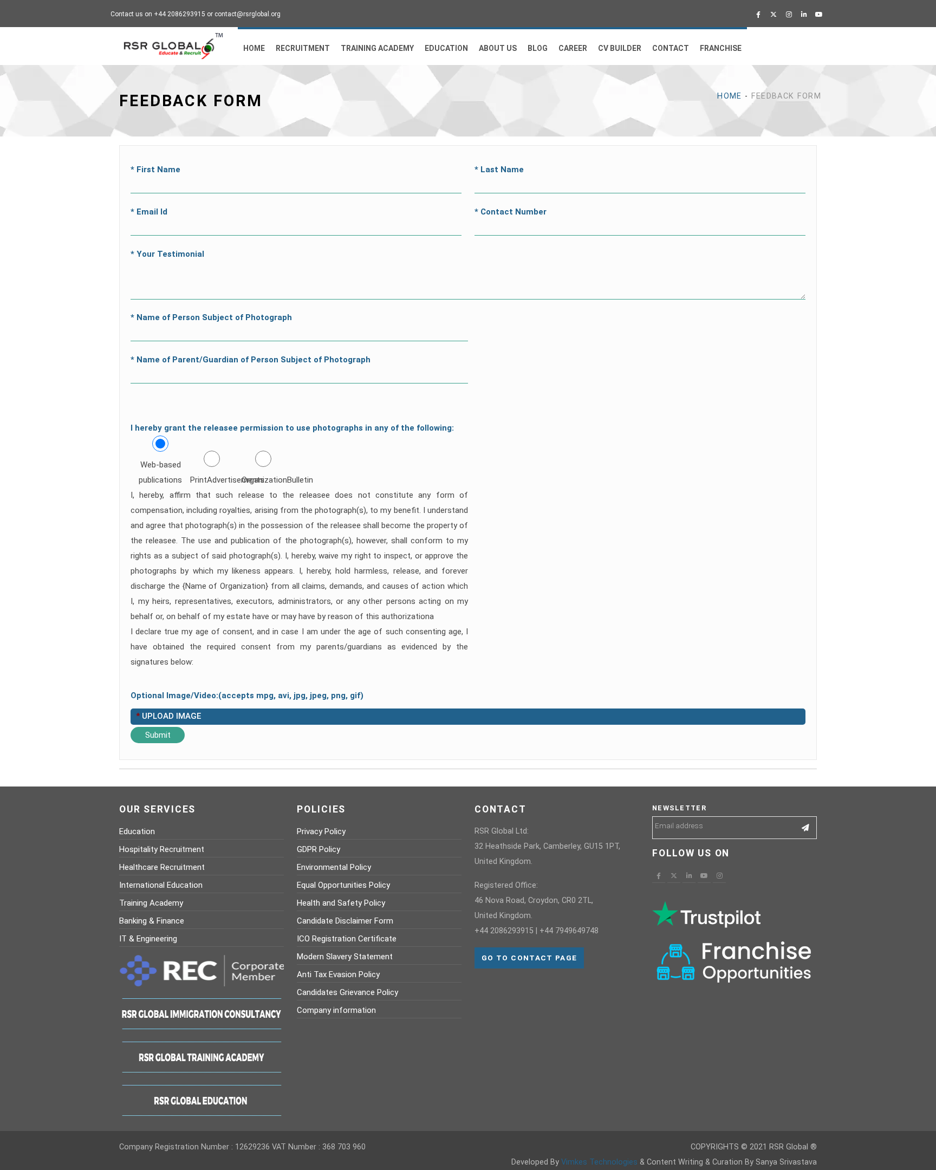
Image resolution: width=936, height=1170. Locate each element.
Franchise (721, 48)
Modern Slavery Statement (345, 956)
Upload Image (168, 716)
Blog (538, 48)
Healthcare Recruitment (162, 867)
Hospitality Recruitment (161, 849)
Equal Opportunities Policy (343, 885)
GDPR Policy (318, 849)
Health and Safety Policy (341, 903)
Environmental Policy (334, 867)
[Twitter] (773, 14)
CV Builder (619, 48)
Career (572, 48)
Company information (336, 1010)
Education (446, 48)
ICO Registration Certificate (346, 939)
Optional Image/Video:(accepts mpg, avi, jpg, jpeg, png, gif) (247, 695)
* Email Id (149, 212)
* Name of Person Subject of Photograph (211, 317)
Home (254, 48)
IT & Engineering (148, 939)
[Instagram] (788, 14)
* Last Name (499, 169)
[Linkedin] (803, 14)
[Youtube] (819, 14)
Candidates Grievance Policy (347, 992)
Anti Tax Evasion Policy (338, 974)
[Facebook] (758, 14)
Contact (670, 48)
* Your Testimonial (167, 254)
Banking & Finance (151, 921)
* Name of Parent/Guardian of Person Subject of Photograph (250, 360)
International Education (161, 885)
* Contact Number (510, 212)
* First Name (155, 169)
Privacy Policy (321, 831)
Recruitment (303, 48)
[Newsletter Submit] (805, 827)
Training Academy (377, 48)
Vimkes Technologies (599, 1162)
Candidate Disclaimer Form (345, 921)
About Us (498, 48)
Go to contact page (529, 957)
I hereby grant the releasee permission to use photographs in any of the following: (292, 428)
